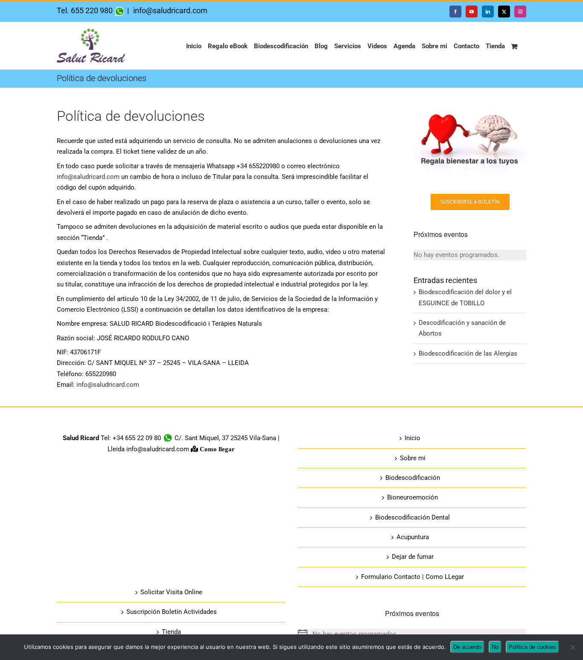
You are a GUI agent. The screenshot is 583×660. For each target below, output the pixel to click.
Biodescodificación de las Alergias (468, 353)
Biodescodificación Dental (412, 517)
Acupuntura (412, 537)
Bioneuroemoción (412, 497)
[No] (572, 647)
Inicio (412, 438)
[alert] (470, 255)
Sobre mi (413, 458)
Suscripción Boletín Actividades (171, 612)
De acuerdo (467, 647)
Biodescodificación (412, 478)
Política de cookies (532, 647)
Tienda (171, 632)
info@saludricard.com (169, 10)
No (495, 647)
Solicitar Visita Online (171, 592)
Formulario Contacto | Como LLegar (412, 577)
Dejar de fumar (413, 557)
